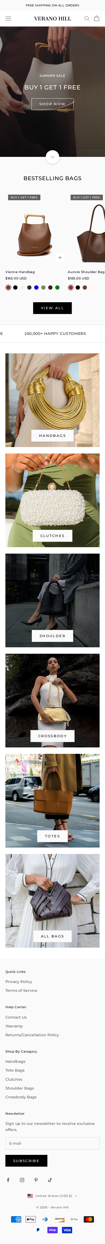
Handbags (15, 1061)
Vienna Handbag (20, 272)
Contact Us (16, 1017)
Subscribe (26, 1161)
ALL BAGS (52, 936)
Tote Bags (14, 1070)
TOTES (52, 836)
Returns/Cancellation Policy (32, 1035)
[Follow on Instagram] (22, 1180)
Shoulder (52, 636)
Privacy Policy (18, 981)
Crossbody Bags (21, 1097)
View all (52, 308)
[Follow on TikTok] (50, 1180)
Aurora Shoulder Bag (86, 272)
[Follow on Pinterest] (36, 1180)
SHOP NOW (52, 104)
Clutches (52, 536)
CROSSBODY (52, 736)
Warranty (14, 1026)
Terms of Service (21, 990)
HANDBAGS (52, 435)
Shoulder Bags (19, 1088)
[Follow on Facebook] (8, 1180)
